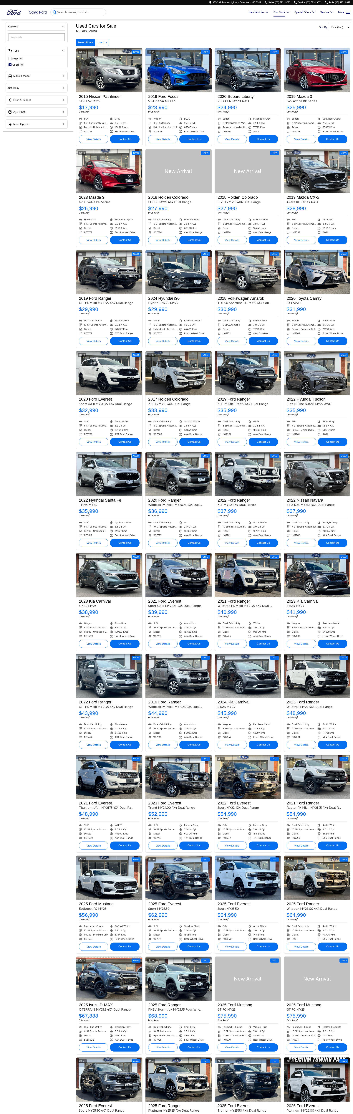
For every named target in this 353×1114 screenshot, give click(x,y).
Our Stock (279, 12)
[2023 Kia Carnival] (109, 575)
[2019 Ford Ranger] (109, 272)
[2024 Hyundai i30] (178, 272)
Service (324, 12)
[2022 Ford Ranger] (248, 474)
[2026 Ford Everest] (317, 1079)
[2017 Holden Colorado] (178, 373)
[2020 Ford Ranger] (178, 474)
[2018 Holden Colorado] (178, 171)
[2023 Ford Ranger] (317, 676)
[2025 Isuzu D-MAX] (109, 979)
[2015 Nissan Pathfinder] (109, 70)
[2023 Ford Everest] (178, 777)
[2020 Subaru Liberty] (248, 70)
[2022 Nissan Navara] (317, 474)
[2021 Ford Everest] (178, 575)
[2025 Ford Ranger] (317, 878)
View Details (94, 139)
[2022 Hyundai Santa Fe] (109, 474)
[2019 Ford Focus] (178, 70)
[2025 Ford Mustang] (109, 878)
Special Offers (302, 12)
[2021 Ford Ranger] (248, 575)
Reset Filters (85, 42)
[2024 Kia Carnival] (248, 676)
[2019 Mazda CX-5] (317, 171)
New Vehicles (256, 12)
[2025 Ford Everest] (178, 878)
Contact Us (124, 139)
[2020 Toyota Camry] (317, 272)
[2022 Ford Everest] (248, 777)
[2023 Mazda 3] (109, 171)
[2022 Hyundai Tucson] (317, 373)
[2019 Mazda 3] (317, 70)
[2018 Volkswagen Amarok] (248, 272)
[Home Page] (14, 12)
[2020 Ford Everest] (109, 373)
